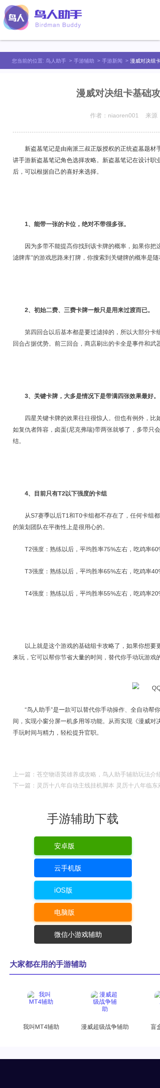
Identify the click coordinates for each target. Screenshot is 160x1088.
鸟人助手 (56, 61)
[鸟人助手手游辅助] (42, 17)
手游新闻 (112, 61)
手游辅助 (84, 61)
